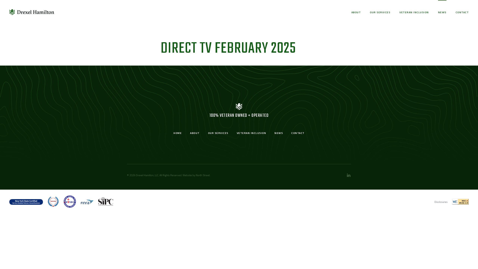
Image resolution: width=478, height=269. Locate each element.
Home (177, 133)
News (442, 12)
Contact (462, 12)
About (356, 12)
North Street (203, 175)
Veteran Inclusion (414, 12)
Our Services (380, 12)
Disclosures (441, 202)
